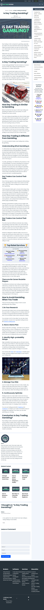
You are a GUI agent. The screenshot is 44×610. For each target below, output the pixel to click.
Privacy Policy (9, 601)
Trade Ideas (9, 257)
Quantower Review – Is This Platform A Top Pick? (38, 35)
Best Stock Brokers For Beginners (25, 495)
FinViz (12, 351)
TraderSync (5, 408)
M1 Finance (38, 120)
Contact (29, 1)
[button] (40, 4)
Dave (16, 16)
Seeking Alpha (22, 260)
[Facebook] (4, 1)
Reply (4, 522)
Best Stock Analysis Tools (25, 477)
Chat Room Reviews (38, 67)
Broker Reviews (37, 65)
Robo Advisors (37, 73)
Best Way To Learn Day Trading (15, 495)
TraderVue (20, 407)
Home (6, 10)
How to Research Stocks (4, 495)
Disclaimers (9, 602)
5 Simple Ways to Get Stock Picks (5, 477)
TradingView (9, 260)
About (26, 1)
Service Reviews (37, 75)
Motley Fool (22, 253)
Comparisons (40, 1)
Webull (22, 256)
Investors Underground (9, 253)
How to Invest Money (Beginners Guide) (15, 479)
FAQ (32, 1)
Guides (36, 1)
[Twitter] (1, 0)
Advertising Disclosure (25, 41)
